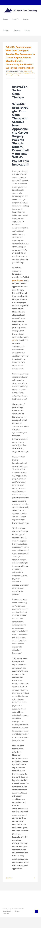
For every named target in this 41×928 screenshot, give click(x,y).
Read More (9, 878)
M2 (9, 71)
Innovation (9, 73)
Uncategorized (27, 73)
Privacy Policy (7, 909)
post (14, 340)
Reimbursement (17, 73)
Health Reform (27, 71)
